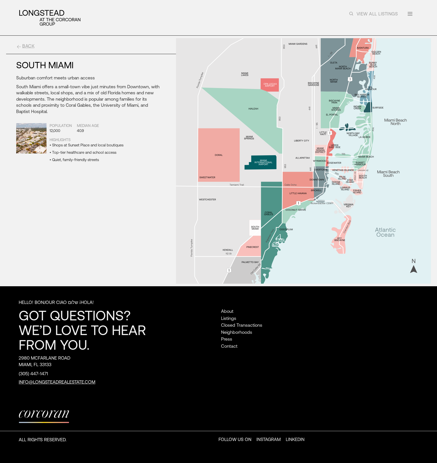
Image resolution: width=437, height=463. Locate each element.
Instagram (268, 439)
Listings (228, 318)
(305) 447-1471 (33, 373)
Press (226, 338)
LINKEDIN (295, 439)
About (227, 311)
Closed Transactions (241, 324)
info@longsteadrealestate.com (57, 381)
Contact (229, 345)
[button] (410, 15)
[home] (50, 18)
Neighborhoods (236, 332)
